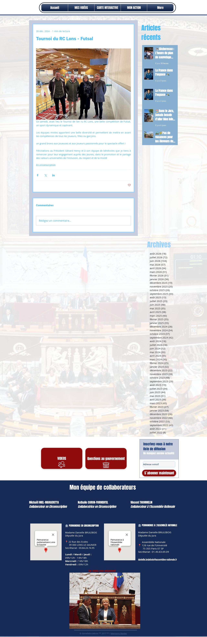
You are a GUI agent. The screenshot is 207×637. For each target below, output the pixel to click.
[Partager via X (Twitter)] (45, 175)
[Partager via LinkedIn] (53, 175)
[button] (134, 7)
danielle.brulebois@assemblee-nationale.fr (157, 559)
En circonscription (46, 164)
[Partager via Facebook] (37, 175)
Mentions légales (119, 633)
